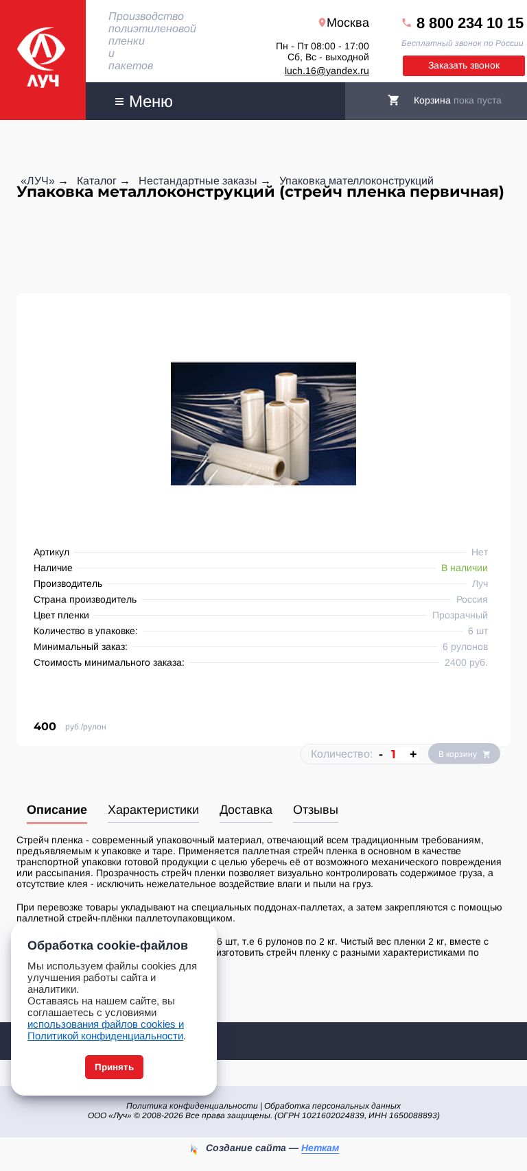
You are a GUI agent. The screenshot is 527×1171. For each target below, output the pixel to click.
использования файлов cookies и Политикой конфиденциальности (105, 1029)
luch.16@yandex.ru (327, 70)
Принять (114, 1067)
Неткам (320, 1147)
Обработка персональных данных (332, 1106)
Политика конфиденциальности (192, 1106)
